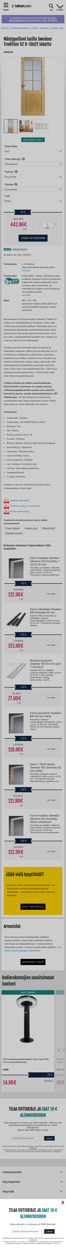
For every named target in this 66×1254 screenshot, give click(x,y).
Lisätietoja (56, 1243)
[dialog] (33, 627)
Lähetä (49, 1231)
